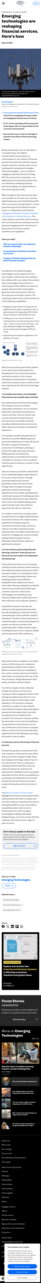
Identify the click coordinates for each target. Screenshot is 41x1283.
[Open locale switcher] (3, 1278)
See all (35, 1039)
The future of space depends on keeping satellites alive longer (23, 1124)
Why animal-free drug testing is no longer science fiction (24, 1114)
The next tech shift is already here (24, 1081)
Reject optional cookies (22, 1266)
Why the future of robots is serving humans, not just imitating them (17, 1067)
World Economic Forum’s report (19, 793)
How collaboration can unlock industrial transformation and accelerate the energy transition (23, 1093)
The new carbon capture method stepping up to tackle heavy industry (23, 1104)
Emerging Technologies (14, 12)
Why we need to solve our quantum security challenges (19, 245)
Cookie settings (22, 1278)
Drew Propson (7, 102)
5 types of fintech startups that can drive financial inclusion (19, 259)
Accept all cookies (22, 1272)
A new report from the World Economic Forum (21, 113)
